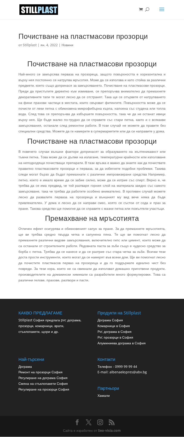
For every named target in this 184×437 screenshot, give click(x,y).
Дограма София (110, 320)
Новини (67, 45)
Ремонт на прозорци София (40, 372)
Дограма (25, 366)
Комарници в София (114, 325)
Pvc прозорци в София (115, 337)
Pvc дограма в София (115, 331)
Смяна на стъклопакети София (43, 383)
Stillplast (30, 45)
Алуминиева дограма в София (122, 343)
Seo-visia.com (109, 430)
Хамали (104, 395)
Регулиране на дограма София (43, 377)
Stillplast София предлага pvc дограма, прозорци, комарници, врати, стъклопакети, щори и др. (49, 326)
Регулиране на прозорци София (43, 389)
